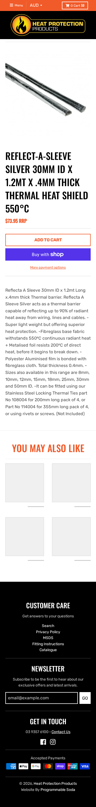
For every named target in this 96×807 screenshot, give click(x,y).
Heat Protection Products (55, 783)
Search (48, 626)
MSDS (48, 638)
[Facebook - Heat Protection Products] (43, 742)
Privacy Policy (48, 632)
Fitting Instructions (48, 644)
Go (85, 698)
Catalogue (48, 650)
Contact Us (60, 732)
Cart (77, 5)
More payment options (48, 267)
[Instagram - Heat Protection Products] (53, 742)
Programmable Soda (58, 789)
